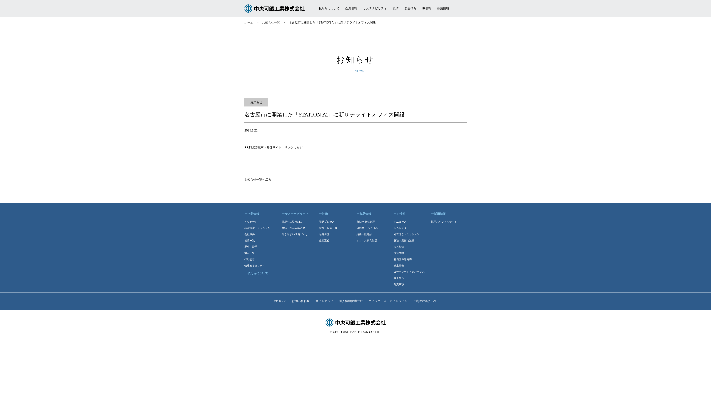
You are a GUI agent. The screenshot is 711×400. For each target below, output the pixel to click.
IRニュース (400, 221)
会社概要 (249, 234)
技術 (396, 8)
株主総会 (399, 265)
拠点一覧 (249, 252)
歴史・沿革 (250, 246)
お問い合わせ (301, 301)
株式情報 (399, 252)
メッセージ (250, 221)
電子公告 (399, 277)
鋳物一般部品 (364, 234)
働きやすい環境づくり (295, 234)
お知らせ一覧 (271, 22)
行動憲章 (249, 259)
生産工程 (324, 240)
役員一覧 (249, 240)
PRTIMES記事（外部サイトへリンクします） (274, 147)
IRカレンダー (401, 227)
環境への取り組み (292, 221)
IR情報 (426, 8)
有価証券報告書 (403, 259)
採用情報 (443, 8)
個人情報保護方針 (351, 301)
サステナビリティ (375, 8)
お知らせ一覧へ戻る (257, 179)
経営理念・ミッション (257, 227)
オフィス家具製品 (366, 240)
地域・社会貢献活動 (293, 227)
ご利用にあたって (425, 301)
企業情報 (351, 8)
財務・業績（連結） (405, 240)
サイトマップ (324, 301)
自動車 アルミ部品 (367, 227)
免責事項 (399, 284)
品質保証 (324, 234)
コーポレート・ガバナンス (409, 271)
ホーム (248, 22)
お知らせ (280, 301)
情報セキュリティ (254, 265)
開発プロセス (327, 221)
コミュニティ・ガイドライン (388, 301)
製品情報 (410, 8)
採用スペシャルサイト (444, 221)
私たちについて (329, 8)
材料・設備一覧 (328, 227)
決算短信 (399, 246)
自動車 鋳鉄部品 (365, 221)
